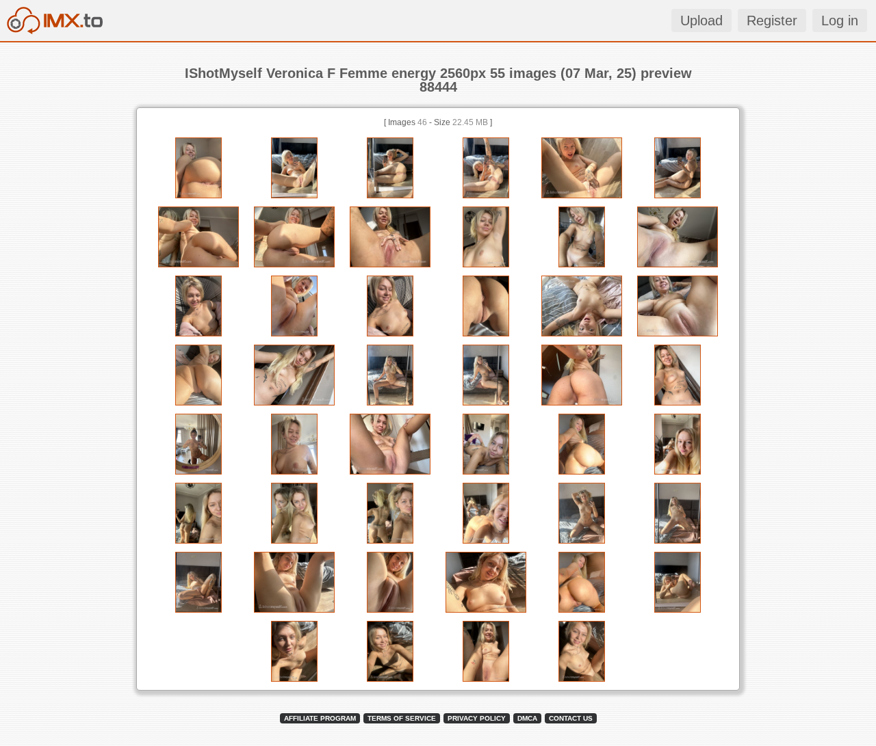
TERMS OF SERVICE (402, 718)
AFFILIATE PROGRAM (320, 718)
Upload (701, 20)
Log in (839, 20)
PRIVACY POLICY (477, 718)
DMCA (527, 718)
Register (772, 20)
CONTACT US (571, 718)
